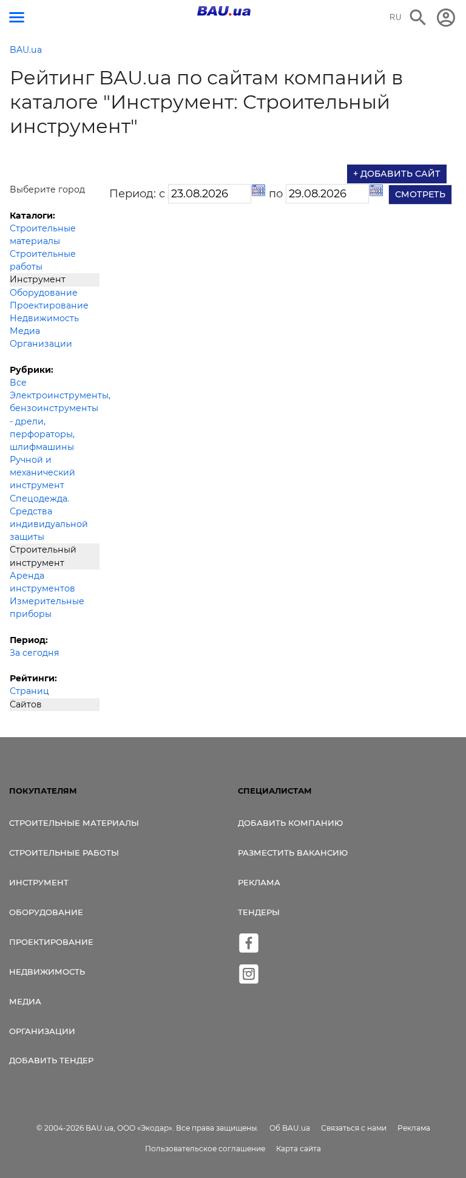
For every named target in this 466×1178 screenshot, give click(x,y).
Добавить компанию (290, 823)
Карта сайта (298, 1148)
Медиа (25, 330)
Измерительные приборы (47, 607)
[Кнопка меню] (16, 17)
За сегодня (34, 652)
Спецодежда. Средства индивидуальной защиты (49, 518)
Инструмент (38, 279)
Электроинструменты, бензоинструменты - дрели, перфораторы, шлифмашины (55, 421)
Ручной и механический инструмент (42, 472)
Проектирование (49, 305)
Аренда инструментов (42, 582)
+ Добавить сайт (397, 173)
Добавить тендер (51, 1060)
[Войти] (446, 18)
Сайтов (26, 704)
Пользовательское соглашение (205, 1148)
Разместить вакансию (293, 852)
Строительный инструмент (43, 556)
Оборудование (44, 292)
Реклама (259, 882)
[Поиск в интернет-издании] (418, 18)
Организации (41, 343)
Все (18, 382)
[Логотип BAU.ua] (224, 11)
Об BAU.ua (289, 1127)
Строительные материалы (43, 235)
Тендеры (259, 912)
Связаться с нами (354, 1127)
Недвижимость (44, 318)
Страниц (29, 691)
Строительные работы (43, 260)
